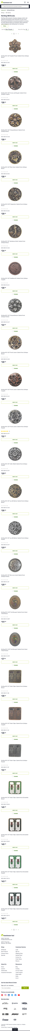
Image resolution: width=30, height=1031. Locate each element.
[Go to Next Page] (18, 34)
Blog (17, 966)
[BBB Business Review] (5, 1014)
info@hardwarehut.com (6, 939)
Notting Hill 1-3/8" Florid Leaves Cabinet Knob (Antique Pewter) (14, 427)
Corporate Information (6, 972)
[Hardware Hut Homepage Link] (6, 2)
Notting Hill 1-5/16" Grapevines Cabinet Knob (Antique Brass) (14, 205)
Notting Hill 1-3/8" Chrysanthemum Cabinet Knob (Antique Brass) (13, 130)
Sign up (25, 987)
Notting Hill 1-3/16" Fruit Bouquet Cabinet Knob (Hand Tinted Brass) (14, 613)
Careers (3, 968)
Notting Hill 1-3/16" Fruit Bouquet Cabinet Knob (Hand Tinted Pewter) (14, 650)
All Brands (3, 949)
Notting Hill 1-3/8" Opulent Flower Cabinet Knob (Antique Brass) (15, 56)
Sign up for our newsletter (7, 985)
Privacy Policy (4, 1027)
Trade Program (19, 972)
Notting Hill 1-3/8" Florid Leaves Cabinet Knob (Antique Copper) (14, 390)
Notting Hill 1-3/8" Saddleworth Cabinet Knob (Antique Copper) (14, 279)
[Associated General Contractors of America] (24, 1014)
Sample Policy (19, 955)
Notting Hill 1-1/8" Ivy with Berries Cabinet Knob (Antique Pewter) (14, 538)
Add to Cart (14, 68)
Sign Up (17, 951)
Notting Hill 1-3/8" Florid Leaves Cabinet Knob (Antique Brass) (14, 353)
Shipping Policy (19, 953)
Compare (16, 71)
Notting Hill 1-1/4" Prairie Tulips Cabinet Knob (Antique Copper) (14, 724)
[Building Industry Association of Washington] (5, 1020)
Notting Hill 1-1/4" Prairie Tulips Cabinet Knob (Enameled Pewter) (14, 872)
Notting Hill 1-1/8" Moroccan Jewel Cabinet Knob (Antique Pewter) (13, 575)
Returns (17, 961)
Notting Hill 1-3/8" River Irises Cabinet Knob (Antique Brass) (14, 167)
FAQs (17, 976)
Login (17, 949)
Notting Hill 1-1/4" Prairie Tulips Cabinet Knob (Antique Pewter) (14, 761)
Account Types (19, 970)
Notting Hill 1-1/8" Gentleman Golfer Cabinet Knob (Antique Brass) (13, 242)
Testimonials (4, 970)
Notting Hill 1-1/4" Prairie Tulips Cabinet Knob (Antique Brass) (14, 687)
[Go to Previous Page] (12, 34)
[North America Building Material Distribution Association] (15, 1014)
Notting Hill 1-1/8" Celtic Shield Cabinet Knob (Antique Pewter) (14, 464)
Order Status (19, 959)
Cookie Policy (10, 1027)
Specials (3, 955)
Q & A (17, 978)
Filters (4, 26)
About (2, 966)
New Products (4, 951)
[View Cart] (24, 2)
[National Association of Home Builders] (15, 1020)
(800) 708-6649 (5, 938)
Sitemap (15, 1027)
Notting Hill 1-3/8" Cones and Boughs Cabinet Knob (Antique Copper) (13, 93)
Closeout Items (4, 953)
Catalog (17, 968)
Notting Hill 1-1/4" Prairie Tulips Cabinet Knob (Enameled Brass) (14, 798)
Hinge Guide (18, 974)
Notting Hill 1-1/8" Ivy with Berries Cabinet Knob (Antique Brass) (14, 501)
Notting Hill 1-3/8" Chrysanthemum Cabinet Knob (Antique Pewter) (13, 316)
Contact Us (18, 957)
